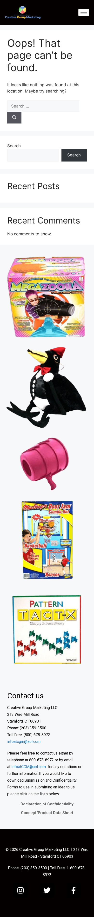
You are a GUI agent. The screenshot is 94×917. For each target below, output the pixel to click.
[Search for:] (43, 106)
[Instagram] (20, 890)
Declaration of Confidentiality (47, 804)
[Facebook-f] (73, 890)
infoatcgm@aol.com (23, 741)
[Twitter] (47, 890)
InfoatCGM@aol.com (28, 766)
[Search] (14, 117)
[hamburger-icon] (83, 12)
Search (14, 145)
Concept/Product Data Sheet (47, 812)
